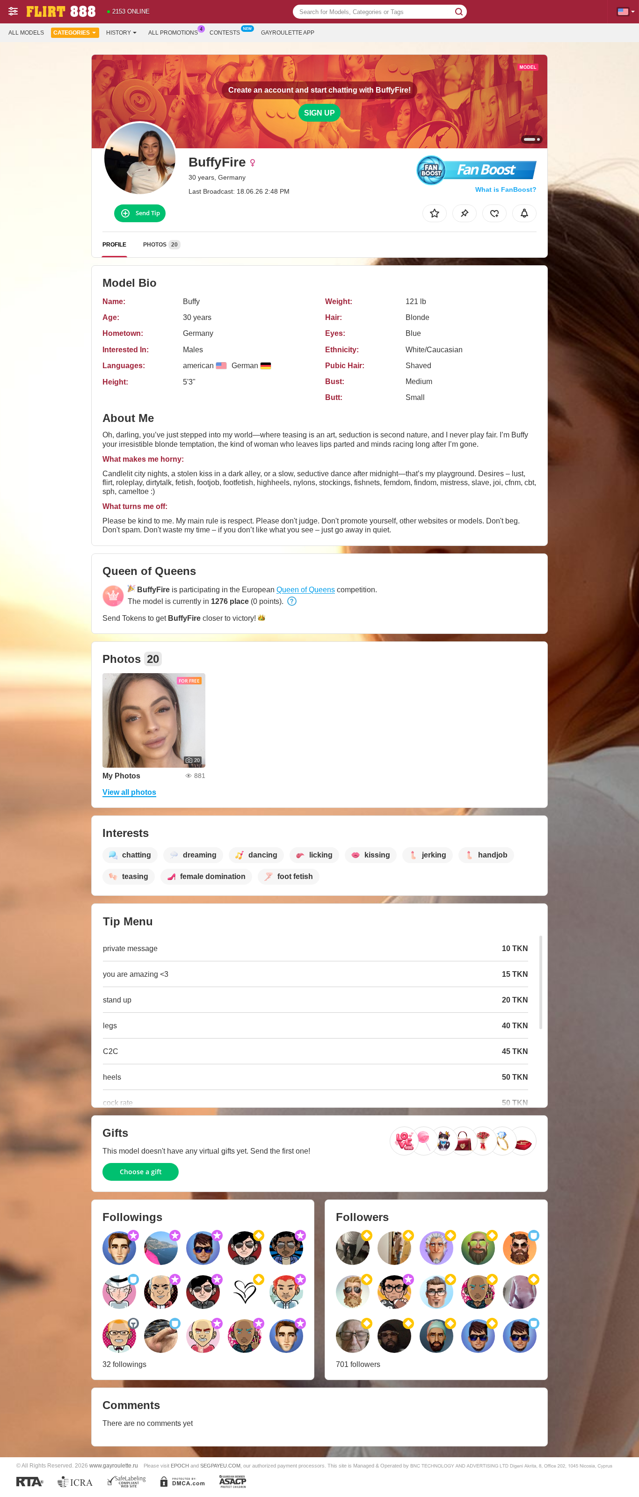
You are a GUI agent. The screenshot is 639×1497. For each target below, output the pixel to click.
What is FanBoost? (506, 189)
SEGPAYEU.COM (220, 1465)
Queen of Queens (305, 590)
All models (26, 32)
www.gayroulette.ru (113, 1465)
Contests (225, 32)
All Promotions (173, 32)
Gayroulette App (287, 32)
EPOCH (180, 1465)
